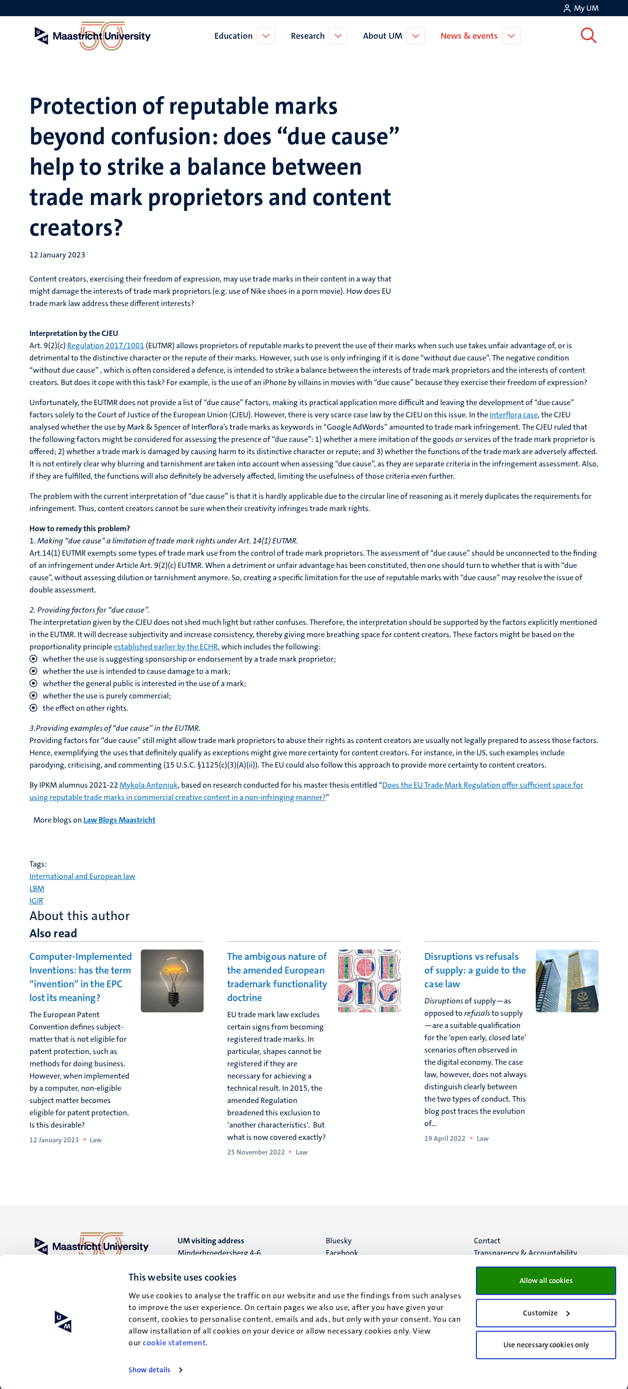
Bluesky (339, 1240)
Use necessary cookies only (546, 1345)
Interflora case (514, 415)
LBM (36, 888)
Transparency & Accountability (525, 1253)
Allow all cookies (546, 1281)
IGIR (36, 901)
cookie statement (174, 1343)
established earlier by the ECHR (166, 647)
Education (233, 36)
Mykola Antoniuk (149, 785)
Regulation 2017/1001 (105, 345)
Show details (149, 1370)
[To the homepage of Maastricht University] (92, 36)
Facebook (342, 1253)
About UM (382, 36)
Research (308, 36)
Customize (540, 1313)
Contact (487, 1240)
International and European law (82, 876)
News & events (469, 36)
